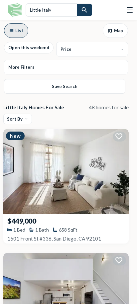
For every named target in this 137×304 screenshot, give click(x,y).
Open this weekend (28, 47)
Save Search (64, 86)
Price (66, 49)
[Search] (84, 10)
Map (118, 30)
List (19, 30)
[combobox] (51, 10)
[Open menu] (129, 10)
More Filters (21, 67)
